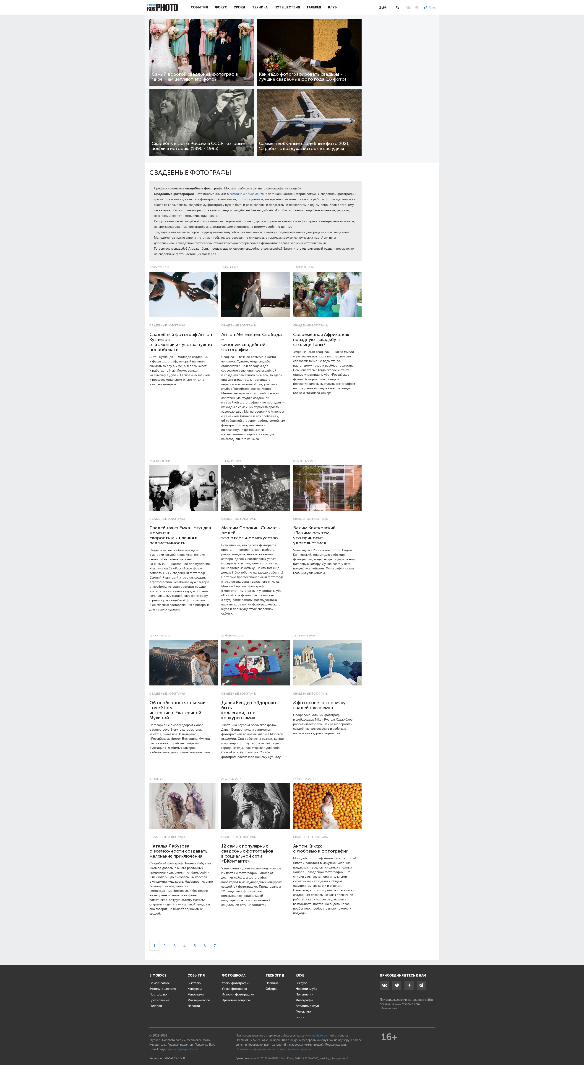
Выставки (194, 983)
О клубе (302, 983)
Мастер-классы (199, 1000)
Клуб (332, 7)
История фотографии (238, 994)
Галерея (314, 7)
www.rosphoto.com (407, 1004)
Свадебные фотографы (167, 325)
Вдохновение (159, 1000)
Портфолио (158, 994)
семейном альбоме (244, 194)
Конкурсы (195, 988)
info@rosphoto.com (186, 1049)
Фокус (221, 7)
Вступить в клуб (307, 1006)
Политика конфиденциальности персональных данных (273, 1049)
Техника (260, 7)
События (199, 7)
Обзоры (271, 988)
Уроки (239, 7)
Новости (194, 1006)
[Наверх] (578, 1050)
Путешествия (287, 7)
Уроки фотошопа (234, 988)
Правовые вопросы (236, 1000)
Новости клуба (306, 988)
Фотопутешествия (162, 988)
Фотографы (304, 1000)
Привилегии (304, 994)
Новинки (272, 983)
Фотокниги (303, 1011)
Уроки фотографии (236, 983)
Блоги (300, 1017)
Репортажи (196, 994)
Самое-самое (159, 983)
